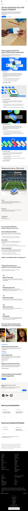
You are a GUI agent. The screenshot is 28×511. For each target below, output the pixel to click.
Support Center (12, 436)
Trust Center (6, 279)
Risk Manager (16, 318)
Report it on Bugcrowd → (19, 257)
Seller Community (19, 308)
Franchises (16, 471)
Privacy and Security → (5, 429)
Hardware (2, 468)
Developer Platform (3, 482)
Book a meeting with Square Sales (13, 508)
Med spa (16, 467)
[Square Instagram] (26, 493)
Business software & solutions (5, 469)
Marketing (2, 460)
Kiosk (2, 458)
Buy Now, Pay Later (3, 467)
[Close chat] (18, 508)
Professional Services (17, 469)
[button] (4, 417)
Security (14, 499)
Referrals (16, 483)
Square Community (3, 481)
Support (2, 480)
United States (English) (5, 493)
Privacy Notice (14, 498)
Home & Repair (16, 470)
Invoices (2, 459)
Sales (2, 479)
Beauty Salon (16, 460)
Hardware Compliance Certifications (14, 507)
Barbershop (16, 461)
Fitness (15, 468)
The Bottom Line (6, 436)
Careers (16, 482)
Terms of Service (14, 501)
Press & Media (16, 481)
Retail (15, 459)
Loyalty (2, 461)
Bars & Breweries (17, 458)
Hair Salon (16, 462)
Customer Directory (3, 462)
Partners (16, 484)
